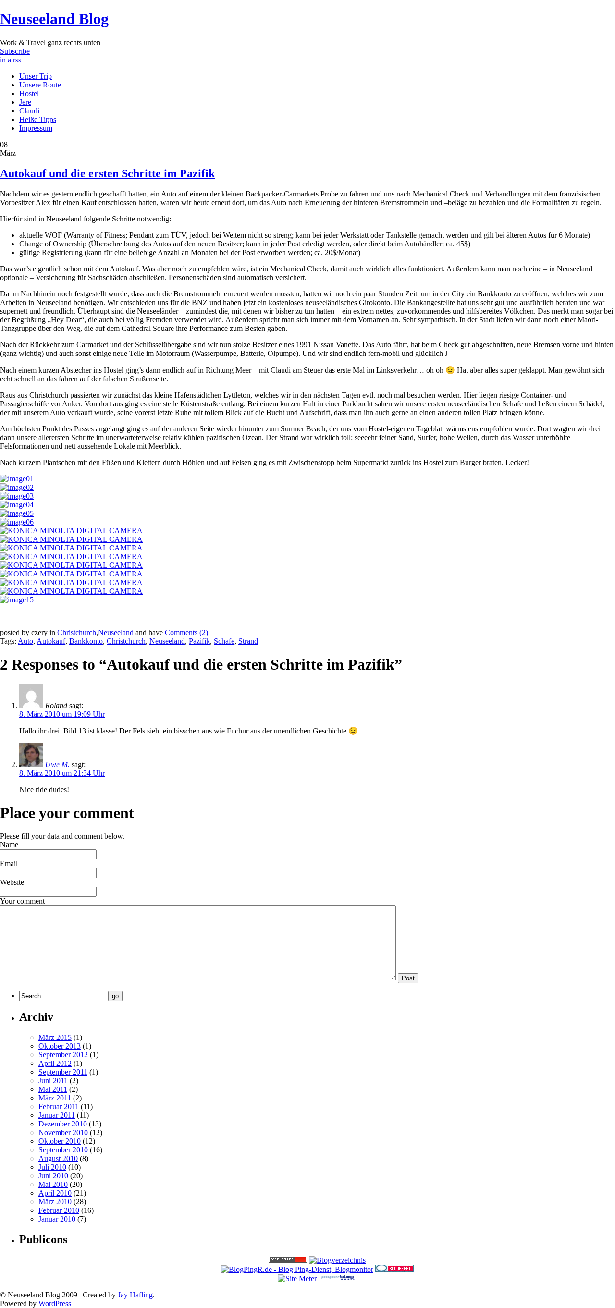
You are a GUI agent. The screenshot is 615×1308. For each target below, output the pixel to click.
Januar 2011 (56, 1115)
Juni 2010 (53, 1176)
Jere (25, 102)
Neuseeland (116, 632)
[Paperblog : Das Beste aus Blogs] (338, 1278)
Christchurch (76, 632)
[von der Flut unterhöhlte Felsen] (71, 591)
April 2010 (55, 1193)
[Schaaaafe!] (71, 539)
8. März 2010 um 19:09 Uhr (62, 714)
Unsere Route (40, 85)
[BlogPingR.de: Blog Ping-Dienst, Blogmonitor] (297, 1269)
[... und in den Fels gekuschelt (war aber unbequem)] (71, 582)
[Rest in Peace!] (71, 556)
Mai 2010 (53, 1184)
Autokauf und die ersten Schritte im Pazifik (107, 173)
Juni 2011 (53, 1080)
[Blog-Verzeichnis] (394, 1269)
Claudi (29, 111)
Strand (248, 641)
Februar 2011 (58, 1106)
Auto (25, 641)
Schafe (224, 641)
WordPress (54, 1303)
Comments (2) (186, 632)
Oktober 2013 (59, 1046)
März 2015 (55, 1037)
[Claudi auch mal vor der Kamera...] (71, 574)
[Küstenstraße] (71, 530)
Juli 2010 (52, 1167)
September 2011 (62, 1072)
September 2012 (63, 1055)
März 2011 (54, 1098)
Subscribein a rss (15, 55)
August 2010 (58, 1158)
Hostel (29, 93)
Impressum (35, 128)
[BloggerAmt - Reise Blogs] (337, 1260)
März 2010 (55, 1202)
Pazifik (199, 641)
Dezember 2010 (62, 1124)
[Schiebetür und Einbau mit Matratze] (17, 505)
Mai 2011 (52, 1089)
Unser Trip (35, 76)
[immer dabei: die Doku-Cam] (71, 548)
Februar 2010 (58, 1210)
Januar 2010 (56, 1219)
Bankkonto (86, 641)
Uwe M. (57, 764)
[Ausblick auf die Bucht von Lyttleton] (17, 522)
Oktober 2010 (59, 1141)
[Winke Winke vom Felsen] (17, 600)
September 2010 (63, 1150)
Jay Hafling (135, 1295)
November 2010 (63, 1132)
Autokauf (51, 641)
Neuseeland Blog (54, 18)
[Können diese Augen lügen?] (17, 496)
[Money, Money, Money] (17, 479)
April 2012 (55, 1063)
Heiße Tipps (37, 119)
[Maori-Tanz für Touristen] (17, 513)
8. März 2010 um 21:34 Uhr (62, 773)
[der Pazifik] (71, 565)
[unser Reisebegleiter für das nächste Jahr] (17, 487)
